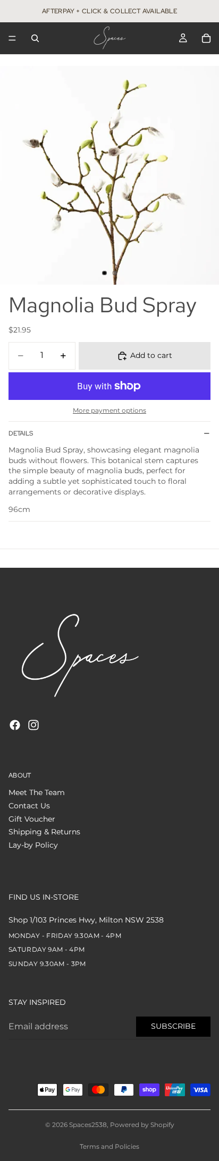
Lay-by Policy (33, 845)
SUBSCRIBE (173, 1026)
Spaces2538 (88, 1125)
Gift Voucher (32, 819)
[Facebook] (15, 725)
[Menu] (12, 38)
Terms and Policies (109, 1146)
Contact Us (29, 805)
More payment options (109, 410)
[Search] (35, 38)
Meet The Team (37, 793)
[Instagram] (33, 725)
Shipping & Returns (44, 831)
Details (21, 433)
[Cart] (206, 38)
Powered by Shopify (142, 1125)
